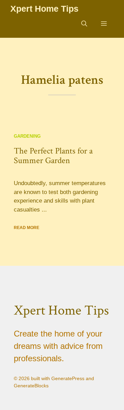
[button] (84, 24)
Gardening (27, 136)
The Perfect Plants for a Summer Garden (53, 155)
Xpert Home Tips (44, 8)
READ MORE (26, 227)
